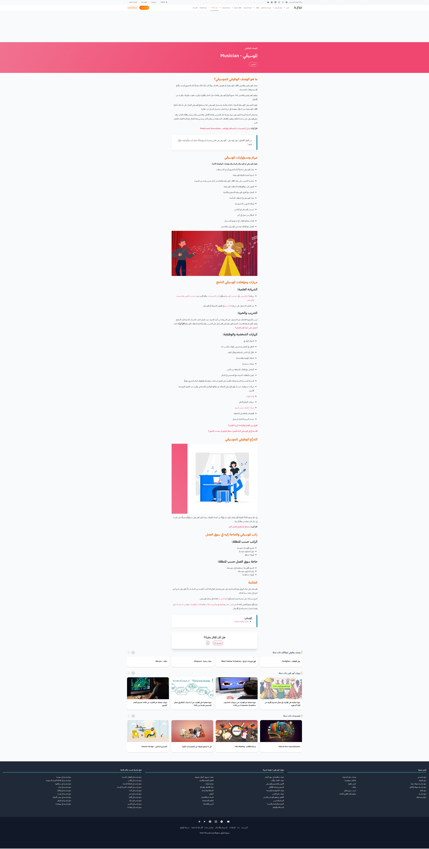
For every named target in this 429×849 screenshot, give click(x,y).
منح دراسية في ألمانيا (135, 797)
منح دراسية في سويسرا (64, 777)
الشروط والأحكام (221, 827)
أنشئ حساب (144, 8)
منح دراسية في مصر (135, 794)
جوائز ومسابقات (212, 604)
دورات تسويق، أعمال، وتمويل (204, 777)
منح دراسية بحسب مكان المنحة (131, 770)
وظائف (257, 8)
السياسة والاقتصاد (207, 797)
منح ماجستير (422, 777)
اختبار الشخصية (248, 8)
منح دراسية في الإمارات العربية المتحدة (129, 787)
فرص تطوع (352, 783)
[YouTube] (268, 2)
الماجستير (228, 305)
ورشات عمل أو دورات (349, 777)
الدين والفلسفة (208, 804)
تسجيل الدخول (132, 8)
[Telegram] (271, 2)
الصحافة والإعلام (278, 807)
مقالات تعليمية (237, 8)
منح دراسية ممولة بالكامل (417, 787)
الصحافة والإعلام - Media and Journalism (218, 128)
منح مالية (423, 790)
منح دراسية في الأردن (135, 780)
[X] (282, 2)
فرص (287, 8)
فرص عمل (230, 604)
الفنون (253, 64)
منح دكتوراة (422, 780)
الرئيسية (244, 827)
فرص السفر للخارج (266, 8)
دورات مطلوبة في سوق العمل (274, 777)
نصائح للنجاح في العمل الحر (239, 526)
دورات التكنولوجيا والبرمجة (275, 790)
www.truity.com (241, 621)
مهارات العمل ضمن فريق (244, 407)
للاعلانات (232, 827)
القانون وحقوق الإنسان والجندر (273, 797)
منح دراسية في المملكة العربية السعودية (58, 780)
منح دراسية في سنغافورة (63, 783)
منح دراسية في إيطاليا (64, 790)
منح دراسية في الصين (135, 804)
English (163, 2)
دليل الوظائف (214, 8)
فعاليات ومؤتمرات (350, 780)
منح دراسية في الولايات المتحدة (132, 777)
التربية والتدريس (278, 800)
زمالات (354, 787)
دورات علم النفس (278, 794)
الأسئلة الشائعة (197, 827)
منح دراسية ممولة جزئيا (418, 783)
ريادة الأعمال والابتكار (206, 787)
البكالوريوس (244, 295)
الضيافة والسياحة (207, 790)
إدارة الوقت (250, 396)
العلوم (211, 794)
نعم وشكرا (218, 642)
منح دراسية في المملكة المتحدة (132, 783)
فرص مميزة (422, 770)
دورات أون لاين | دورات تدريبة (273, 770)
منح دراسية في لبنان (64, 787)
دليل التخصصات (226, 8)
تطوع (222, 604)
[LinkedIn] (275, 2)
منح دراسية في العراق (64, 800)
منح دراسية (422, 794)
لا (207, 642)
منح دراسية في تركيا (135, 800)
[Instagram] (279, 2)
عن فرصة (153, 2)
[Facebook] (286, 2)
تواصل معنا (144, 2)
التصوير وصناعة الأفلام (276, 787)
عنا (238, 827)
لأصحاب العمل (133, 2)
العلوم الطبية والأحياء (206, 780)
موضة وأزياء (209, 783)
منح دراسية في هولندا (134, 807)
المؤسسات (194, 8)
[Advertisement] (214, 844)
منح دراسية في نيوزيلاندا (63, 804)
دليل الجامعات (203, 8)
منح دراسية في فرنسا (64, 794)
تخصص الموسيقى (231, 295)
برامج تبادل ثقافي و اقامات (347, 794)
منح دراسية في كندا (135, 790)
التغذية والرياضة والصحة (275, 804)
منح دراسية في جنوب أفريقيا (62, 797)
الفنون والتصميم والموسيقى (275, 783)
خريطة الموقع (185, 827)
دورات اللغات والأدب (277, 780)
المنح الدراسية (223, 598)
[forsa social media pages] (228, 822)
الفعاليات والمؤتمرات (196, 604)
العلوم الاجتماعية (207, 800)
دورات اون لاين (278, 8)
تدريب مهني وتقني (350, 790)
